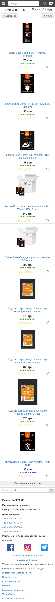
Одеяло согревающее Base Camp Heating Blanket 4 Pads (27, 361)
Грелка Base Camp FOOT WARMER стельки (27, 54)
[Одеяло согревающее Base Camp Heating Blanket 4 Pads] (27, 339)
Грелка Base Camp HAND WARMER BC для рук (27, 105)
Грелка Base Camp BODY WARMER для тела (27, 463)
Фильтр (49, 15)
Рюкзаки (6, 585)
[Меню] (3, 3)
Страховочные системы (14, 598)
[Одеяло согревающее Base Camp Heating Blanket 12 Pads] (27, 288)
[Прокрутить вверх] (50, 597)
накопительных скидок (32, 568)
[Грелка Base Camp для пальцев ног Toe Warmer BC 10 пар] (27, 185)
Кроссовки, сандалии (12, 589)
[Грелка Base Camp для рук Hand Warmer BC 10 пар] (27, 237)
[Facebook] (10, 547)
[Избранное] (44, 3)
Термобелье (8, 594)
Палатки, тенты (10, 576)
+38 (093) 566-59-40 (12, 527)
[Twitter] (44, 547)
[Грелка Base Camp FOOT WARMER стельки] (27, 33)
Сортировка (11, 15)
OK (51, 490)
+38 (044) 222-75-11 (12, 531)
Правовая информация (27, 559)
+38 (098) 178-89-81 (12, 522)
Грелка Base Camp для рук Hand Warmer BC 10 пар (27, 259)
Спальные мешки (11, 581)
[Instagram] (27, 547)
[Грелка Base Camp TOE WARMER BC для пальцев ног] (27, 138)
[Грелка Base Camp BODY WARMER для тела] (27, 441)
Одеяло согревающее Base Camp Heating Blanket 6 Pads (27, 412)
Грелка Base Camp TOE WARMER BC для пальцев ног (27, 156)
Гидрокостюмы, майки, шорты (17, 572)
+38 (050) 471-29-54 (12, 518)
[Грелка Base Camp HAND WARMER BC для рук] (27, 84)
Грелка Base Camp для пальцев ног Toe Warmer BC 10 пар (27, 208)
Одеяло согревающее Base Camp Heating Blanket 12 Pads (27, 310)
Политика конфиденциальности (27, 555)
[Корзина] (51, 3)
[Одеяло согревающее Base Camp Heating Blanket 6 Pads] (27, 392)
